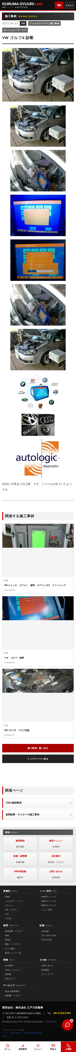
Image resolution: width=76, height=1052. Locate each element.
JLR (7, 914)
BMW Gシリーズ (48, 905)
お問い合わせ (47, 965)
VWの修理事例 (14, 802)
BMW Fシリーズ (48, 901)
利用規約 (45, 970)
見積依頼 (56, 874)
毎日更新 (20, 843)
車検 (7, 935)
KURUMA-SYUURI (22, 5)
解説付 (20, 874)
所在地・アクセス (56, 859)
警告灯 (8, 940)
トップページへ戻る (37, 759)
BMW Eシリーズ (48, 897)
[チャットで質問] (67, 1024)
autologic (45, 931)
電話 (59, 5)
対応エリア (10, 978)
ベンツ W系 (46, 910)
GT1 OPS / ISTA (48, 935)
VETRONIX (46, 940)
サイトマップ (47, 974)
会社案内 (9, 965)
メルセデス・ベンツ (14, 901)
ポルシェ (9, 905)
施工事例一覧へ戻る (37, 748)
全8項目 (56, 843)
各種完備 (20, 859)
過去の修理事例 (12, 991)
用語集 (8, 974)
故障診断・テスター (14, 931)
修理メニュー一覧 (13, 953)
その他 (8, 918)
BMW (7, 897)
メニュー (69, 5)
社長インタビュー (13, 970)
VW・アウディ (11, 910)
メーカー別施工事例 (11, 1033)
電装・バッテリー (13, 944)
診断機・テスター (13, 995)
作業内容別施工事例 (33, 1033)
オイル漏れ (10, 948)
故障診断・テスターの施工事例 (22, 814)
